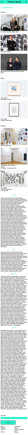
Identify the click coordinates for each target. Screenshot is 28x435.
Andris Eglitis (23, 334)
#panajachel (17, 265)
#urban (24, 229)
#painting (3, 222)
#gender (7, 214)
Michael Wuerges (5, 312)
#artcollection (23, 199)
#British (24, 233)
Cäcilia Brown (20, 341)
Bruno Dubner (16, 283)
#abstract (9, 198)
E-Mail (2, 426)
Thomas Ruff (4, 403)
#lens (26, 261)
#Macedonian (18, 240)
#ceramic (3, 203)
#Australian (9, 233)
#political (16, 223)
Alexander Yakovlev (14, 277)
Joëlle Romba (4, 365)
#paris (21, 265)
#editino (12, 208)
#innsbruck (9, 261)
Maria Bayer (15, 307)
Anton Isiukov (4, 281)
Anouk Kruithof (22, 337)
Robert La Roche (10, 394)
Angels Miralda (7, 280)
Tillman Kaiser (10, 403)
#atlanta (18, 252)
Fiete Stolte (20, 356)
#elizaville (25, 257)
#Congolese (14, 234)
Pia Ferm (19, 389)
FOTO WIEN (3, 294)
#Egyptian (11, 235)
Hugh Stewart (11, 296)
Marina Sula (18, 379)
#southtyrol (13, 268)
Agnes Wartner (16, 276)
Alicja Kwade (4, 331)
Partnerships (17, 426)
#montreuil (15, 264)
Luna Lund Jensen (18, 306)
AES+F (20, 330)
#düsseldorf (19, 257)
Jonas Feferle (7, 368)
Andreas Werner (16, 334)
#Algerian (15, 231)
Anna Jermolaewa (19, 335)
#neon (2, 221)
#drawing (3, 208)
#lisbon (9, 263)
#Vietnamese (4, 246)
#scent (21, 225)
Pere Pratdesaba (11, 315)
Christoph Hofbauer (17, 285)
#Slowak (12, 244)
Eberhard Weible (8, 290)
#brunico (3, 256)
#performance (8, 222)
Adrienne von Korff (14, 330)
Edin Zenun (9, 350)
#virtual (17, 230)
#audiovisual (24, 200)
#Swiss (7, 245)
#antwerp (13, 252)
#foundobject (9, 213)
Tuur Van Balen (19, 406)
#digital (11, 207)
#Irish (6, 238)
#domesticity (23, 207)
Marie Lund (3, 379)
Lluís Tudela (10, 306)
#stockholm (19, 268)
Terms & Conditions (19, 429)
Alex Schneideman (5, 277)
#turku (12, 269)
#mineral (3, 218)
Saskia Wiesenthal (15, 395)
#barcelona (17, 253)
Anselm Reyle (4, 338)
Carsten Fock (7, 342)
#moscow (21, 264)
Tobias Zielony (17, 404)
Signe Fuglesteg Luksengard (17, 319)
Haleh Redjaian (8, 358)
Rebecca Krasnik (14, 317)
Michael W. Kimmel (19, 311)
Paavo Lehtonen (18, 314)
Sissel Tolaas (19, 398)
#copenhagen (8, 257)
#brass (18, 202)
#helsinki (23, 260)
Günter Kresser (4, 296)
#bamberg (11, 253)
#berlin (2, 254)
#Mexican (23, 240)
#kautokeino (15, 261)
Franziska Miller (10, 294)
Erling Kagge (22, 353)
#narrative (18, 219)
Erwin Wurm (10, 354)
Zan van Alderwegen (16, 325)
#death (22, 206)
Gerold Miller (19, 357)
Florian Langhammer (22, 292)
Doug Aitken (3, 350)
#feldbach (3, 258)
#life (5, 217)
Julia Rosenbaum (9, 299)
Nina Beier (16, 312)
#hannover (17, 260)
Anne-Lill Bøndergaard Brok (17, 280)
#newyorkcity (8, 265)
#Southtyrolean (18, 244)
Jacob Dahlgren (14, 362)
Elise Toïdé (15, 290)
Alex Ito (24, 330)
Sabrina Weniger (22, 317)
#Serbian (23, 242)
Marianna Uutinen (22, 377)
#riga (10, 267)
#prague (7, 267)
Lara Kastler (23, 302)
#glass (11, 214)
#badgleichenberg (5, 253)
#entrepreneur (4, 210)
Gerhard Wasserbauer (21, 295)
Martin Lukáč (14, 380)
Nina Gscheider (19, 385)
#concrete (17, 204)
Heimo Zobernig (23, 358)
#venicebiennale (8, 230)
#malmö (7, 264)
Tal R (17, 400)
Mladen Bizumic (12, 383)
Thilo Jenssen (13, 402)
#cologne (3, 257)
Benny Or (10, 283)
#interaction (17, 215)
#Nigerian (10, 241)
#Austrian (15, 233)
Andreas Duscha (9, 333)
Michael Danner (10, 311)
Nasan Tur (3, 384)
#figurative (20, 211)
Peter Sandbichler (12, 389)
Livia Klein (24, 304)
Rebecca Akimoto (5, 317)
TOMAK (23, 404)
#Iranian (3, 238)
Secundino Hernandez (9, 396)
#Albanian (10, 231)
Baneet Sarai (23, 281)
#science (3, 226)
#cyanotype (18, 206)
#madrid (3, 264)
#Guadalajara (18, 258)
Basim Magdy (11, 340)
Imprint (16, 430)
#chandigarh (20, 256)
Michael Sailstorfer (12, 381)
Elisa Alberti (8, 352)
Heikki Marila (16, 358)
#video (14, 230)
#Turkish (15, 245)
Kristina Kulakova (9, 302)
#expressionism (17, 210)
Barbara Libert (4, 283)
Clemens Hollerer (8, 345)
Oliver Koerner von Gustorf (7, 314)
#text (8, 229)
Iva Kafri (9, 362)
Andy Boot (3, 335)
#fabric (22, 210)
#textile (11, 229)
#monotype (3, 219)
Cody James (9, 287)
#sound (23, 226)
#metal (19, 217)
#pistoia (25, 265)
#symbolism (14, 227)
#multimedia (9, 219)
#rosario (20, 267)
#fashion (3, 211)
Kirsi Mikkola (23, 372)
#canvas (22, 202)
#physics (3, 223)
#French (8, 237)
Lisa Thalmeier (18, 304)
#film (24, 211)
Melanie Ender (4, 381)
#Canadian (3, 234)
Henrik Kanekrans (21, 360)
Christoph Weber (14, 344)
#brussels (7, 256)
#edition (16, 208)
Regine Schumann (18, 391)
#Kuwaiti (3, 240)
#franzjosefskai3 (16, 213)
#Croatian (19, 234)
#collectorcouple (4, 204)
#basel (21, 253)
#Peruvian (21, 241)
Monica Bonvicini (21, 383)
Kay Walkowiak (7, 372)
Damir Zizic (23, 287)
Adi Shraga (9, 276)
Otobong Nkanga (5, 388)
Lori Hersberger (12, 376)
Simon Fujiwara (12, 398)
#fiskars (7, 258)
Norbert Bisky (7, 387)
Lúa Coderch (19, 376)
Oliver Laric (20, 387)
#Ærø (21, 252)
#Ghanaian (18, 237)
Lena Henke (7, 375)
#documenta (17, 207)
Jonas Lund (14, 368)
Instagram (3, 429)
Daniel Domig (18, 346)
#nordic (11, 221)
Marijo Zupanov (8, 310)
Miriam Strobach (4, 383)
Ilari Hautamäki (11, 361)
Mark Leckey (8, 380)
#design (8, 207)
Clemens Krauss (17, 345)
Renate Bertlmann (11, 392)
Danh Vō (13, 346)
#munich (3, 265)
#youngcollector (4, 231)
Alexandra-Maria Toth (18, 279)
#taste (23, 227)
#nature (23, 219)
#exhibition (10, 210)
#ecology (7, 208)
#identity (21, 214)
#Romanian (13, 242)
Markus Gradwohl (16, 310)
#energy (20, 208)
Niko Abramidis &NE (19, 384)
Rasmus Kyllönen (19, 315)
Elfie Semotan (16, 350)
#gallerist (3, 214)
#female (7, 211)
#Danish (3, 235)
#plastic (11, 223)
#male (10, 217)
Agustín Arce (23, 276)
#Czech (23, 234)
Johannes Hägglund (9, 367)
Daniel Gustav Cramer (17, 348)
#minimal (7, 218)
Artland (9, 338)
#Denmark (3, 207)
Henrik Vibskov (4, 361)
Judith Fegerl (11, 369)
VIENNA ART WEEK (11, 323)
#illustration (3, 215)
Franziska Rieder (19, 294)
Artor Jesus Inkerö (16, 338)
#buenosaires (13, 256)
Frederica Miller (4, 295)
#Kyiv (19, 261)
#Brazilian (19, 233)
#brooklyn (21, 254)
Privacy (16, 432)
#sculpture (7, 226)
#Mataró (11, 264)
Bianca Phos (18, 340)
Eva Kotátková (8, 356)
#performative (15, 222)
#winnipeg (11, 271)
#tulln (9, 269)
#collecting (19, 203)
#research (17, 225)
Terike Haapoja (22, 400)
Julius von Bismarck (9, 371)
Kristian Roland (9, 373)
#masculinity (15, 217)
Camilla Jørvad (23, 283)
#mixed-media (23, 218)
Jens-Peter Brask (16, 364)
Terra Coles (6, 322)
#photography (22, 222)
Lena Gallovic (14, 303)
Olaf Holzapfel (13, 387)
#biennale (3, 202)
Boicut (6, 341)
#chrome (7, 203)
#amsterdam (8, 252)
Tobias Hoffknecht (9, 404)
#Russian (18, 242)
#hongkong (3, 261)
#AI (12, 198)
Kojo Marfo (3, 373)
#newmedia (6, 221)
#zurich (20, 271)
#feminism (11, 211)
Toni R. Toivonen (4, 406)
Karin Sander (17, 371)
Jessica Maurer (10, 298)
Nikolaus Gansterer (5, 385)
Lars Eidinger (17, 373)
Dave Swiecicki (4, 288)
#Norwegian (16, 241)
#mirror (17, 218)
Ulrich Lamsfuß (8, 407)
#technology (3, 229)
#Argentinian (4, 233)
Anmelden (8, 422)
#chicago (25, 256)
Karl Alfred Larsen (18, 299)
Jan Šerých (21, 362)
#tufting (14, 229)
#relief (13, 225)
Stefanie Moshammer (10, 400)
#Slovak (2, 244)
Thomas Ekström (19, 322)
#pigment (7, 223)
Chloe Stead (3, 284)
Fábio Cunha (19, 291)
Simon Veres (18, 321)
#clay (11, 203)
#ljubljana (13, 263)
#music (14, 219)
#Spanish (24, 244)
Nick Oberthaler (9, 384)
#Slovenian (7, 244)
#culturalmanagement (6, 206)
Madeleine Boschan (5, 377)
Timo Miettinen (17, 403)
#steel (2, 227)
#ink (7, 215)
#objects (19, 221)
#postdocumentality (22, 223)
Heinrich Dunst (4, 360)
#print (2, 225)
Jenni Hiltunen (8, 364)
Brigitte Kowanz (12, 341)
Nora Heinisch (23, 312)
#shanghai (8, 268)
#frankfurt (12, 258)
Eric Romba (7, 353)
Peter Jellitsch (4, 389)
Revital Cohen (19, 392)
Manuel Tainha (14, 377)
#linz (6, 263)
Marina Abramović (10, 379)
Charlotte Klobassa (15, 342)
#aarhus (3, 252)
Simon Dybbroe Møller (9, 321)
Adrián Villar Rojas (5, 330)
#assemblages (17, 200)
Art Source (10, 281)
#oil (22, 221)
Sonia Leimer (16, 399)
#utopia (2, 230)
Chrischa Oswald (11, 284)
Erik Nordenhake (15, 353)
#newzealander (4, 241)
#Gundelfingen (4, 260)
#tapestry (19, 227)
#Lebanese (11, 240)
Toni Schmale (12, 406)
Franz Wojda (6, 357)
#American (20, 231)
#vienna (2, 271)
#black (11, 202)
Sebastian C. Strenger (13, 318)
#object (15, 221)
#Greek (22, 237)
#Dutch (6, 235)
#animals (15, 198)
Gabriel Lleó (12, 357)
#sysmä (2, 269)
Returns (16, 428)
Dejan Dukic (23, 349)
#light (7, 217)
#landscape (23, 215)
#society (12, 226)
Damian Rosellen (16, 287)
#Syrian (11, 245)
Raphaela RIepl (10, 391)
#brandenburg (7, 254)
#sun (10, 227)
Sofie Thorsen (9, 399)
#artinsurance (4, 200)
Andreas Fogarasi (18, 333)
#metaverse (24, 217)
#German (13, 237)
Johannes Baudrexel (19, 298)
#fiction (16, 211)
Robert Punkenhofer (19, 394)
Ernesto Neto (4, 354)
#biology (7, 202)
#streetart (6, 227)
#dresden (14, 257)
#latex (2, 217)
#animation (20, 198)
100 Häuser (3, 276)
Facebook (3, 427)
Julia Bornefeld (18, 369)
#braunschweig (14, 254)
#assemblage (10, 200)
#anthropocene (4, 199)
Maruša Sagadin (21, 380)
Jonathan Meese (21, 368)
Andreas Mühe (8, 334)
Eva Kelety (6, 291)
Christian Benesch (20, 284)
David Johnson (11, 288)
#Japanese (17, 238)
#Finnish (15, 235)
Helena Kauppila (12, 360)
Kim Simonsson (15, 372)
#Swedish (3, 245)
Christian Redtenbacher (6, 285)
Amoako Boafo (17, 331)
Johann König (11, 365)
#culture (13, 206)
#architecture (11, 199)
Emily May (21, 290)
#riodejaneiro (15, 267)
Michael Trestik (20, 381)
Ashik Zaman (16, 281)
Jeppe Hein (23, 364)
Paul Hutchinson (21, 388)
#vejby (16, 269)
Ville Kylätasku (16, 407)
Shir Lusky (7, 319)
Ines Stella (18, 361)
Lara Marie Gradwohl (5, 303)
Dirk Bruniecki (19, 288)
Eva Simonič (12, 291)
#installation (11, 215)
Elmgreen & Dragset (17, 352)
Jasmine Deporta (19, 296)
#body (14, 202)
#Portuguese (7, 242)
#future (21, 213)
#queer (10, 225)
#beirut (25, 253)
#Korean (23, 238)
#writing (21, 230)
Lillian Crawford (10, 304)
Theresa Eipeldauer (5, 402)
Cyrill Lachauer (6, 346)
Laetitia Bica (17, 302)
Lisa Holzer (19, 375)
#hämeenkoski (11, 260)
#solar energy (17, 226)
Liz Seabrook (4, 306)
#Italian (13, 238)
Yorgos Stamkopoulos (11, 408)
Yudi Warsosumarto (22, 408)
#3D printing (3, 198)
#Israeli (9, 238)
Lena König (13, 375)
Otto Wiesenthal (13, 388)
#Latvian (7, 240)
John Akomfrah (18, 367)
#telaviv (6, 269)
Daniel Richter (16, 349)
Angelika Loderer (10, 335)
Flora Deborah (13, 292)
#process (6, 225)
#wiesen (7, 271)
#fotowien (3, 213)
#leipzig (22, 261)
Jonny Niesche (4, 369)
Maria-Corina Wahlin (5, 308)
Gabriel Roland (11, 295)
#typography (19, 229)
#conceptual (11, 204)
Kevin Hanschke (17, 300)
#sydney (24, 268)
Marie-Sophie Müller (15, 308)
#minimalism (13, 218)
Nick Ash (11, 312)
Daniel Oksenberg (8, 349)
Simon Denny (18, 396)
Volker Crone (7, 325)
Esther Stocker (17, 354)
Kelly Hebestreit (9, 300)
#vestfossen (21, 269)
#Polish (2, 242)
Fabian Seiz (15, 356)
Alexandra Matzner (8, 279)
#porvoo (3, 267)
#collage (14, 203)
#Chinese (8, 234)
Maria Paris (21, 307)
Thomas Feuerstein (22, 402)
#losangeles (23, 263)
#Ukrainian (19, 245)
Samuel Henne (6, 395)
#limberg (3, 263)
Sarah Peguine (4, 318)
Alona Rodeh (10, 331)
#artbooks (17, 199)
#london (18, 263)
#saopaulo (3, 268)
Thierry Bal (12, 322)
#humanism (15, 214)
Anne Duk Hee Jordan (13, 337)
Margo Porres (9, 307)
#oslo (12, 265)
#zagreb (16, 271)
